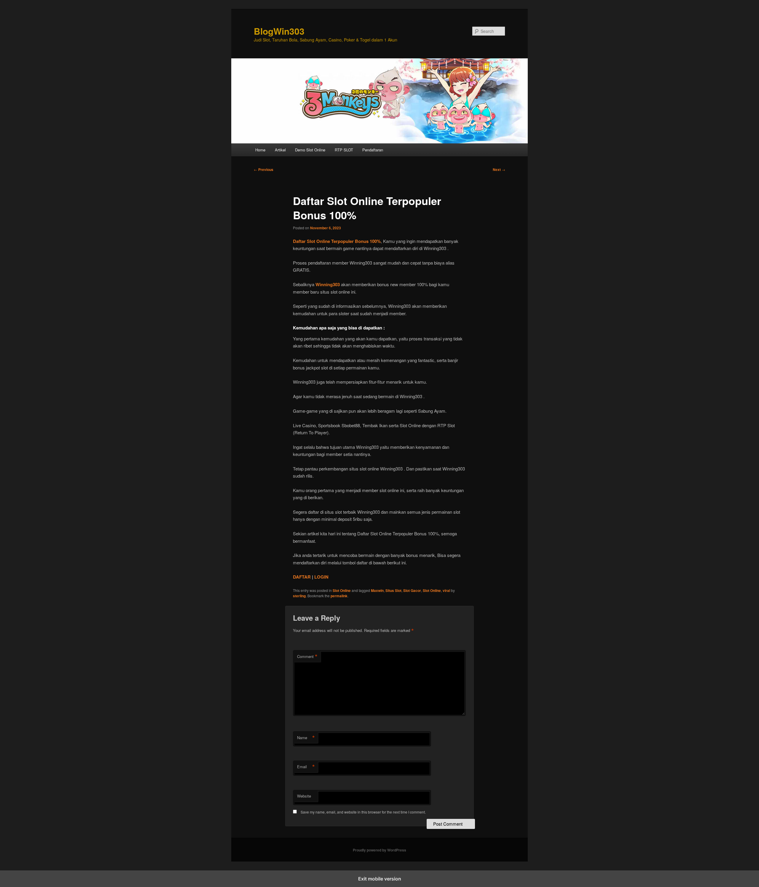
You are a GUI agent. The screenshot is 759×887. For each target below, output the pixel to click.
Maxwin (377, 590)
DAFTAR (302, 577)
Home (260, 150)
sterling (299, 595)
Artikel (280, 150)
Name (306, 737)
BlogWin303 (279, 31)
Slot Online (342, 590)
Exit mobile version (379, 879)
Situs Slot (393, 590)
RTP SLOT (344, 150)
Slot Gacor (412, 590)
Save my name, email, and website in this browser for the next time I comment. (363, 811)
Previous (263, 169)
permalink (339, 595)
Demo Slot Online (310, 150)
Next (499, 169)
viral (446, 590)
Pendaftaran (372, 150)
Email (306, 766)
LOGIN (321, 577)
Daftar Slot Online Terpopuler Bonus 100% (337, 241)
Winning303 (327, 284)
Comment (307, 656)
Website (304, 796)
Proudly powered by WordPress (379, 850)
